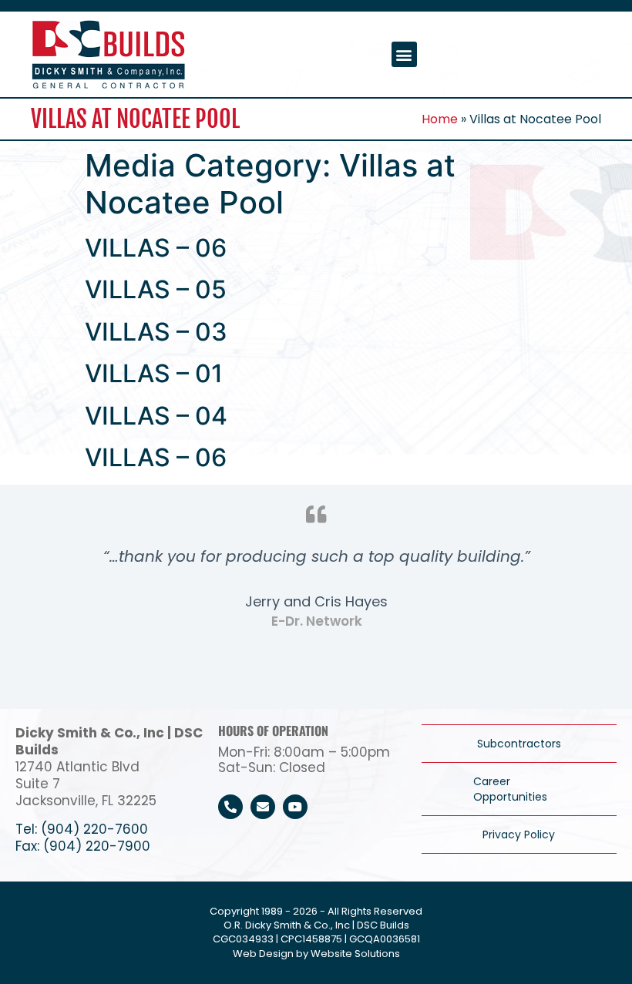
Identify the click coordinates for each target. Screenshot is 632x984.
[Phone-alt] (230, 806)
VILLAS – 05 (156, 289)
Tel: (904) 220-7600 (81, 829)
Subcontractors (519, 743)
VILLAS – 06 (156, 248)
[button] (404, 54)
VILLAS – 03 (156, 332)
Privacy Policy (518, 834)
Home (440, 119)
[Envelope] (262, 806)
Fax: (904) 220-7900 (82, 846)
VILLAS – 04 (156, 416)
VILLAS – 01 (154, 373)
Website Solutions (355, 953)
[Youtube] (295, 806)
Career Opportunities (510, 789)
